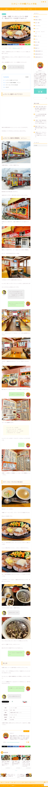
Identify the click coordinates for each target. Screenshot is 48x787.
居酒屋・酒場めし (18, 9)
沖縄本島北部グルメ (39, 57)
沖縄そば (6, 9)
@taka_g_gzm (16, 48)
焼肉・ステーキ (38, 36)
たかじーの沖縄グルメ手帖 (24, 4)
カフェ (36, 39)
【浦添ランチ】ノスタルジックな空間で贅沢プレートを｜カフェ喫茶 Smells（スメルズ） (40, 134)
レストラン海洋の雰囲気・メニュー (13, 82)
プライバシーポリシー (6, 785)
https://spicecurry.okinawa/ (13, 742)
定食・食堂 (30, 9)
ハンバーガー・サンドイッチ (40, 32)
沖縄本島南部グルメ (39, 51)
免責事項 (13, 785)
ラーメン (41, 9)
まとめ (7, 87)
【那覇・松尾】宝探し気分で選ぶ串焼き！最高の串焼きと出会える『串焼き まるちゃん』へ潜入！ (40, 109)
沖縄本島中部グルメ (39, 54)
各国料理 (37, 45)
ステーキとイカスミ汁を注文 (12, 85)
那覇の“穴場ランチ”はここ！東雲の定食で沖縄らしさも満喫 (40, 128)
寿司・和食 (37, 42)
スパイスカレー (38, 25)
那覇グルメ (37, 48)
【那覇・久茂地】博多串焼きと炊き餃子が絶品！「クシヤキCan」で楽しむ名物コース (40, 122)
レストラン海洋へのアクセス (12, 80)
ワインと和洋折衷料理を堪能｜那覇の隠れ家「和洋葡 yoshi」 (40, 116)
